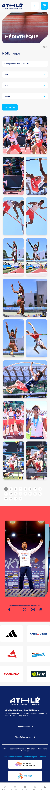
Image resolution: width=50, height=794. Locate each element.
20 (20, 499)
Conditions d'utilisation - (14, 756)
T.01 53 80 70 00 (10, 715)
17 (6, 499)
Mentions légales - (31, 756)
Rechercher (9, 107)
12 (20, 494)
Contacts (42, 756)
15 (35, 494)
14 (30, 494)
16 (40, 494)
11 (16, 494)
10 (11, 494)
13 (25, 494)
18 (11, 499)
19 (16, 499)
